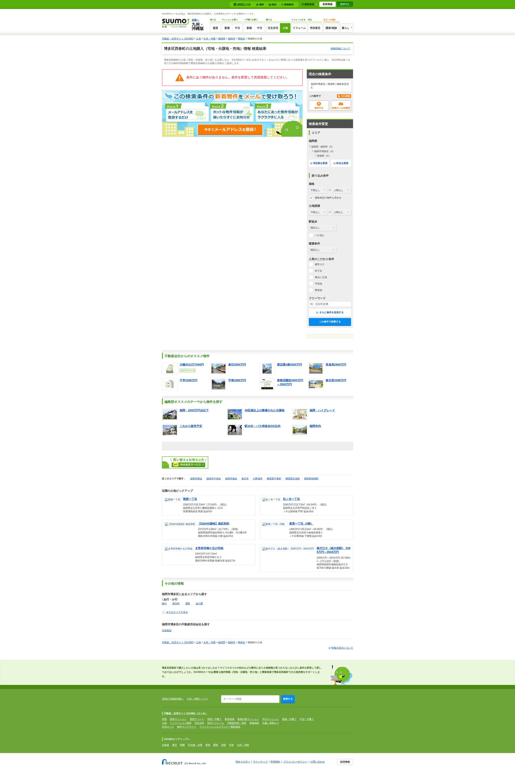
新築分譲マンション (248, 719)
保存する (319, 105)
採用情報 (345, 761)
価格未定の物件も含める (328, 197)
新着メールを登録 (341, 105)
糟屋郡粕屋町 (311, 478)
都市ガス (319, 264)
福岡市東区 (196, 478)
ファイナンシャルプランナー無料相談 (219, 726)
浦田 (187, 603)
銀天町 (176, 603)
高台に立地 (321, 277)
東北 (174, 745)
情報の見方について (342, 647)
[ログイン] (345, 4)
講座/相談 (331, 27)
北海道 (165, 745)
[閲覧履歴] (309, 4)
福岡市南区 (231, 478)
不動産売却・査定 (236, 723)
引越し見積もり (270, 723)
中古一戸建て (307, 719)
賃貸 (215, 27)
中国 (231, 745)
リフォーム (299, 27)
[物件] (260, 4)
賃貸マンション (178, 719)
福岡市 (231, 38)
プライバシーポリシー (295, 761)
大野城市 (258, 478)
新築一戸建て (289, 719)
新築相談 (254, 723)
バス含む (319, 235)
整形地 (318, 290)
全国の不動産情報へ (173, 698)
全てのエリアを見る (177, 612)
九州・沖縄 (209, 38)
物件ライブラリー (186, 726)
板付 (164, 603)
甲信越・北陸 (195, 745)
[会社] (273, 4)
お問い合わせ (317, 761)
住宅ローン (168, 726)
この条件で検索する (330, 321)
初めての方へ (243, 761)
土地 (285, 27)
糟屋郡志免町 (292, 478)
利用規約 (275, 761)
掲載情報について (340, 48)
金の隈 (199, 603)
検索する (288, 698)
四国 (223, 745)
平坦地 (318, 283)
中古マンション (270, 719)
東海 (207, 745)
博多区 (241, 38)
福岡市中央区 (213, 478)
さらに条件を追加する (331, 312)
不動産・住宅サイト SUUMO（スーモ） (185, 713)
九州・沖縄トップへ (197, 698)
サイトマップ (260, 761)
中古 (237, 27)
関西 (215, 745)
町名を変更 (342, 163)
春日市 (245, 478)
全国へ (195, 20)
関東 (182, 745)
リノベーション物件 (181, 723)
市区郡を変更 (320, 163)
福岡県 (221, 38)
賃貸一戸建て (214, 719)
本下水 (318, 270)
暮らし (346, 27)
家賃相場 (229, 719)
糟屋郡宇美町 (274, 478)
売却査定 (315, 27)
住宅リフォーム (215, 723)
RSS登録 (344, 96)
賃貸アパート (197, 719)
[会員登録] (327, 4)
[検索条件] (288, 4)
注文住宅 (273, 27)
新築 (227, 27)
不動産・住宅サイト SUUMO (177, 38)
